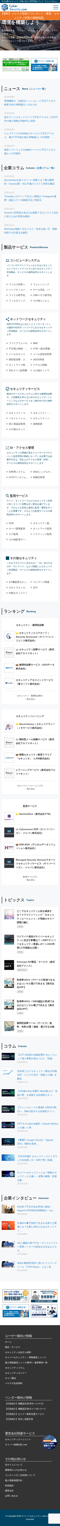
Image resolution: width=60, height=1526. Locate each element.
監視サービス (19, 495)
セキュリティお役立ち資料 (18, 1352)
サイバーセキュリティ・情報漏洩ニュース (25, 1357)
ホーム (8, 1342)
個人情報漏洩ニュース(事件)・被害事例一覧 (26, 1362)
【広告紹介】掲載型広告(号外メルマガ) (24, 1403)
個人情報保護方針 (13, 1480)
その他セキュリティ (23, 558)
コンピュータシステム (25, 260)
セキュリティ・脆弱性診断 (30, 625)
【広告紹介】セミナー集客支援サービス (24, 1414)
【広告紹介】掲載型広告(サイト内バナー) (25, 1409)
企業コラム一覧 (45, 168)
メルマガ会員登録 (13, 1383)
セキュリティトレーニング (30, 716)
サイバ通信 (10, 1378)
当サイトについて (13, 1464)
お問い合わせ (11, 1496)
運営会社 (9, 1490)
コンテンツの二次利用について (20, 1475)
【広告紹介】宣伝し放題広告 (19, 1419)
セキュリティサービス (25, 389)
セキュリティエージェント (18, 1439)
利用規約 (9, 1485)
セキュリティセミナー (16, 1373)
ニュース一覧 (37, 88)
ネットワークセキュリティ (28, 319)
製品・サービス (12, 1347)
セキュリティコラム (14, 1368)
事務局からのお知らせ (16, 1470)
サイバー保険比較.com (16, 1444)
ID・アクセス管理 (22, 447)
